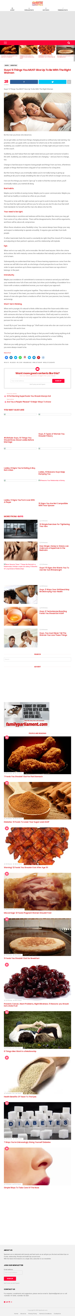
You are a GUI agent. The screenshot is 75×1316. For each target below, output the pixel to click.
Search (68, 42)
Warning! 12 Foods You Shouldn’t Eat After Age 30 (46, 56)
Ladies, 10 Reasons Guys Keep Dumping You (51, 473)
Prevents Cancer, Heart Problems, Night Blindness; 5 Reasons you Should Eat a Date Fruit (36, 1005)
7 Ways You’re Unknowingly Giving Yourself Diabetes (27, 1142)
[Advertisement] (37, 25)
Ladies (13, 362)
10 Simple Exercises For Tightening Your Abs (54, 525)
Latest (12, 10)
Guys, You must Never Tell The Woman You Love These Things (53, 634)
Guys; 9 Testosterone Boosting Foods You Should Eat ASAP (53, 612)
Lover (20, 362)
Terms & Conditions (45, 1313)
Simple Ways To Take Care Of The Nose (21, 1187)
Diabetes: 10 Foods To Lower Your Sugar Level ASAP (27, 57)
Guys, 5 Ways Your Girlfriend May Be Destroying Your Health (54, 590)
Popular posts (29, 10)
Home (16, 1313)
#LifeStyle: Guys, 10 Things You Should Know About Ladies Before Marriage (19, 439)
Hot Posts (46, 10)
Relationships (49, 362)
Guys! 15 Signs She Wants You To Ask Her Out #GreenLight (54, 568)
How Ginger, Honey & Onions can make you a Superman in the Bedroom (54, 548)
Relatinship (38, 362)
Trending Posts (63, 10)
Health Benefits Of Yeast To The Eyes (20, 1096)
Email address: (8, 1269)
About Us (23, 1313)
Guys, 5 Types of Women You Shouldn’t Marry (51, 435)
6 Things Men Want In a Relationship (20, 1051)
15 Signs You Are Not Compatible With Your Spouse (53, 504)
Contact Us (57, 1313)
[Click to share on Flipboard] (24, 357)
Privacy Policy (32, 1313)
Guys (6, 65)
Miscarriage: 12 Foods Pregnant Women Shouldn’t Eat (27, 913)
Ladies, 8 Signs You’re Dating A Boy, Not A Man (19, 469)
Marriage (28, 362)
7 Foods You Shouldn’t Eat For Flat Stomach (9, 56)
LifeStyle (14, 65)
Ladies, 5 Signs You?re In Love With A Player (19, 501)
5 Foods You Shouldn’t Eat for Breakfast (65, 56)
